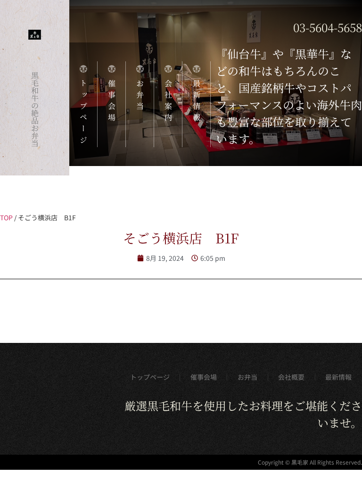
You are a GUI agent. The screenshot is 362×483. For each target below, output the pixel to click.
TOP (6, 217)
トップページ (150, 377)
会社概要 (291, 377)
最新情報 (338, 377)
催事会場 (203, 377)
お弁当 (247, 377)
